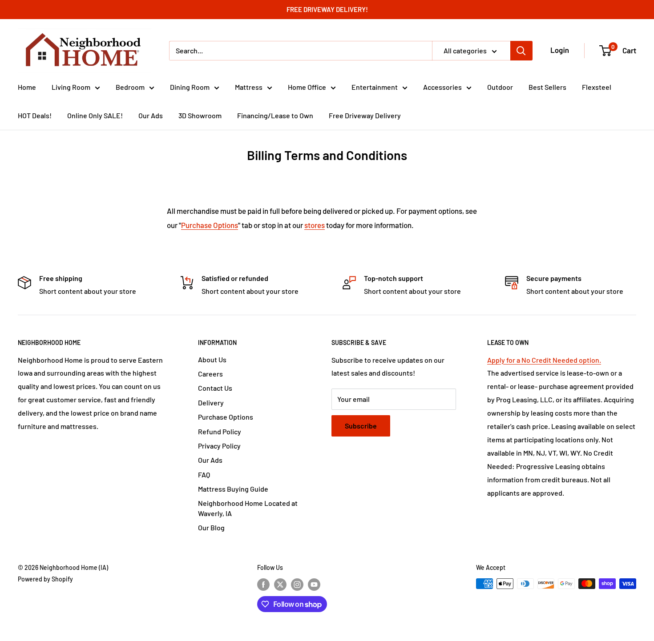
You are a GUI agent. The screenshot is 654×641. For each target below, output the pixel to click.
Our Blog (211, 527)
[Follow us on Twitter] (280, 584)
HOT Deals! (35, 115)
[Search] (521, 50)
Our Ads (150, 115)
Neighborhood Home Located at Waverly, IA (248, 508)
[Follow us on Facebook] (263, 584)
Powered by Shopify (45, 579)
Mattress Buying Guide (233, 489)
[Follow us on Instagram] (297, 584)
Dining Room (190, 87)
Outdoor (500, 87)
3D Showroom (200, 115)
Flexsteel (596, 87)
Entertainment (374, 87)
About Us (212, 359)
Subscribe (361, 425)
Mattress (248, 87)
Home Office (307, 87)
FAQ (204, 474)
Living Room (71, 87)
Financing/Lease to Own (275, 115)
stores (314, 224)
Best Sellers (547, 87)
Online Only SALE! (95, 115)
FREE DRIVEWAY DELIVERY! (327, 9)
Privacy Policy (219, 445)
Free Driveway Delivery (365, 115)
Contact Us (215, 388)
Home (27, 87)
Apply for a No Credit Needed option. (544, 360)
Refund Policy (219, 431)
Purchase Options (209, 224)
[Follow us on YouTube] (314, 584)
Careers (210, 373)
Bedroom (130, 87)
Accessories (442, 87)
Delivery (211, 402)
